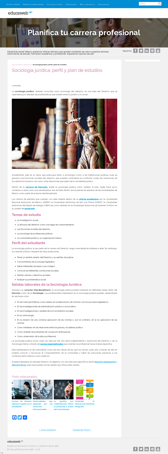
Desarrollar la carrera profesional (33, 4)
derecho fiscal (19, 365)
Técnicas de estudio (71, 4)
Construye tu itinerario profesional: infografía (84, 404)
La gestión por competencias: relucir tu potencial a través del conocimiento (64, 405)
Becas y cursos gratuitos (87, 4)
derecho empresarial (105, 362)
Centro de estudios (103, 4)
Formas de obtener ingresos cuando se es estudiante (22, 404)
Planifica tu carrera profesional (84, 32)
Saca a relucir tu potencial (54, 4)
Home (14, 64)
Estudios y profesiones (13, 4)
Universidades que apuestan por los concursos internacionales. (42, 405)
